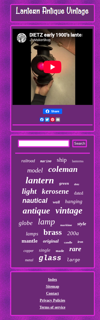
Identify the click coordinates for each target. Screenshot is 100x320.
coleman (63, 169)
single (44, 250)
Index (52, 280)
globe (26, 223)
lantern (40, 180)
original (51, 241)
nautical (34, 200)
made (60, 251)
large (73, 259)
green (64, 183)
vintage (68, 210)
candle (68, 242)
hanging (73, 201)
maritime (66, 225)
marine (45, 161)
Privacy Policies (52, 300)
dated (78, 193)
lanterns (77, 161)
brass (52, 232)
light (29, 191)
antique (36, 210)
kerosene (55, 191)
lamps (32, 233)
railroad (28, 161)
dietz (76, 184)
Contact (52, 293)
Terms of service (52, 307)
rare (75, 249)
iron (80, 242)
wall (56, 202)
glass (50, 258)
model (35, 170)
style (81, 223)
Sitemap (52, 287)
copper (28, 251)
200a (73, 233)
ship (62, 159)
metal (29, 260)
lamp (46, 221)
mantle (30, 241)
